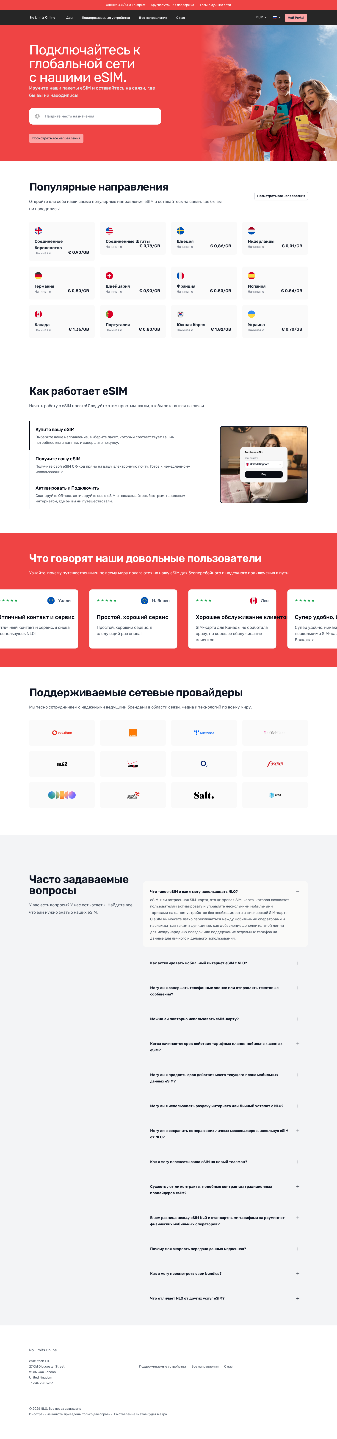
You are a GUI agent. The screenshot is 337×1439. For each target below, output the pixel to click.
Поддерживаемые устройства (106, 18)
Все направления (153, 18)
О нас (180, 18)
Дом (69, 18)
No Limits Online (43, 1350)
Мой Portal (296, 18)
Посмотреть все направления (56, 138)
